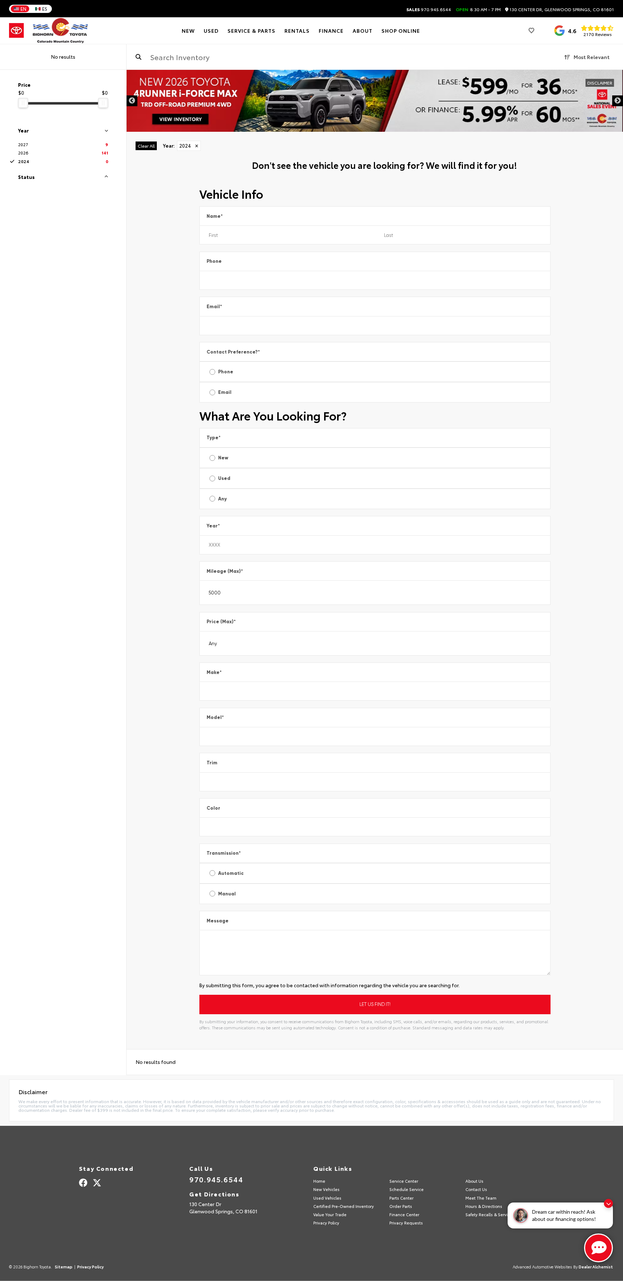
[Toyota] (16, 30)
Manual (227, 894)
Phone (214, 261)
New (223, 458)
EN (23, 8)
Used (224, 478)
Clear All (146, 146)
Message (218, 921)
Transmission (224, 853)
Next (617, 100)
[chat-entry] (598, 1247)
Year (213, 526)
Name (215, 216)
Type (214, 438)
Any (222, 499)
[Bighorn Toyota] (60, 30)
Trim (212, 763)
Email (214, 307)
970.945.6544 (428, 9)
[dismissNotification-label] (608, 1203)
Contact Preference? (233, 352)
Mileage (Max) (225, 571)
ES (44, 8)
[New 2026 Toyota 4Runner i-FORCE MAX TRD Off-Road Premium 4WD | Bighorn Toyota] (375, 101)
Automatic (231, 873)
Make (214, 672)
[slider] (23, 103)
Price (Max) (221, 622)
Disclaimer (599, 83)
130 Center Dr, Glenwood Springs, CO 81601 (561, 9)
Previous (132, 100)
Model (215, 717)
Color (213, 808)
